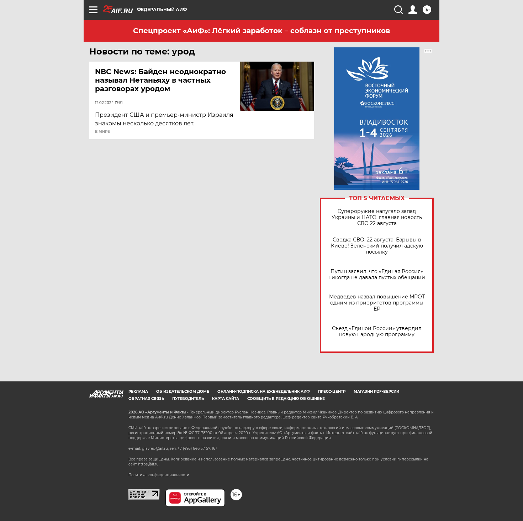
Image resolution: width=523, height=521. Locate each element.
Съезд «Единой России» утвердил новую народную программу (377, 331)
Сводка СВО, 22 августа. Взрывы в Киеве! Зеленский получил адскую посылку (377, 246)
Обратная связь (146, 398)
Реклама (138, 391)
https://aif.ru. (148, 464)
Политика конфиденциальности (158, 475)
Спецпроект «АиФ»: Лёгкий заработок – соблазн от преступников (261, 30)
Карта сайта (225, 398)
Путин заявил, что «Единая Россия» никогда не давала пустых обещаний (376, 275)
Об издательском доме (182, 391)
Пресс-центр (331, 391)
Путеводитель (188, 398)
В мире (102, 132)
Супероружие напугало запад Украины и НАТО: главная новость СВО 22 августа (377, 217)
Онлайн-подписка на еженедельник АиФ (263, 391)
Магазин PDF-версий (376, 391)
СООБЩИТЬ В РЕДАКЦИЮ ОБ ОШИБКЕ (286, 398)
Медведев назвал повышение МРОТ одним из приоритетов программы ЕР (377, 303)
